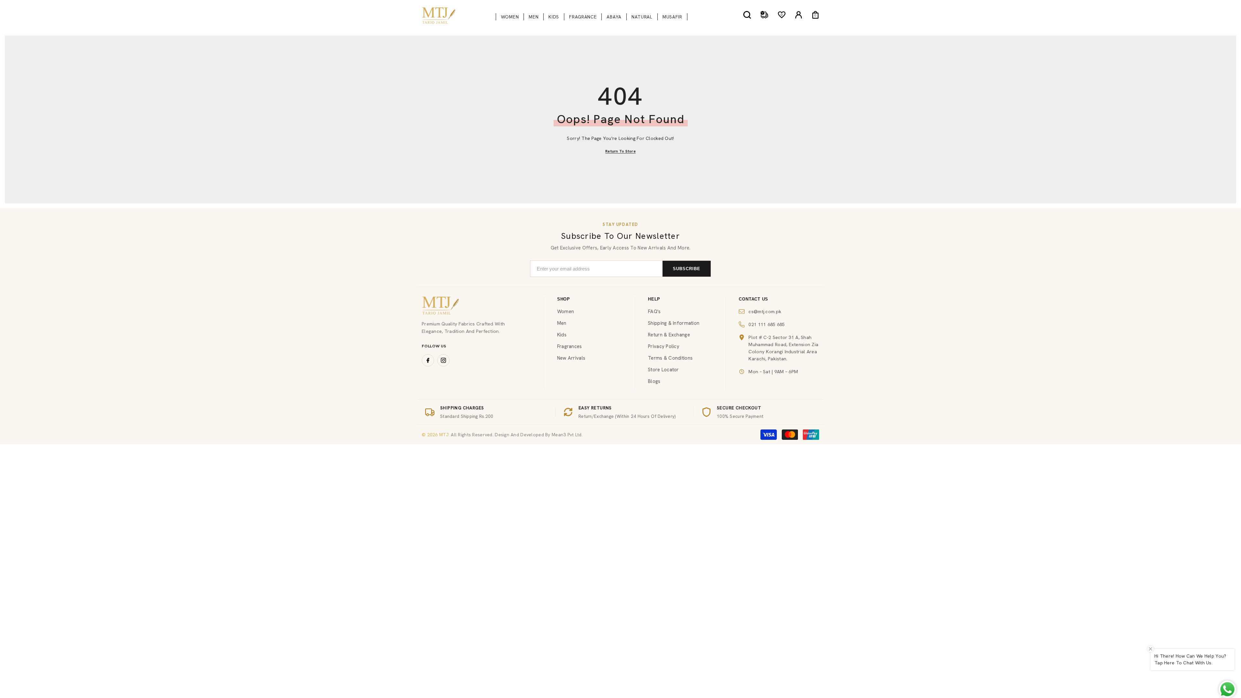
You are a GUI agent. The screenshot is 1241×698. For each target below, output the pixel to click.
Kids (562, 335)
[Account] (798, 15)
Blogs (654, 381)
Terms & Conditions (670, 358)
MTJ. (444, 435)
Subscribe (686, 268)
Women (565, 311)
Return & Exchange (669, 335)
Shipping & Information (673, 323)
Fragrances (569, 346)
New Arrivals (571, 358)
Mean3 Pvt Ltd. (567, 435)
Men (562, 323)
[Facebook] (428, 360)
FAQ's (654, 311)
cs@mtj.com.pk (764, 311)
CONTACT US (753, 299)
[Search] (747, 15)
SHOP (563, 299)
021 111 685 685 (766, 324)
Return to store (620, 151)
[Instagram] (443, 360)
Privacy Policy (663, 346)
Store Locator (663, 369)
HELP (654, 299)
